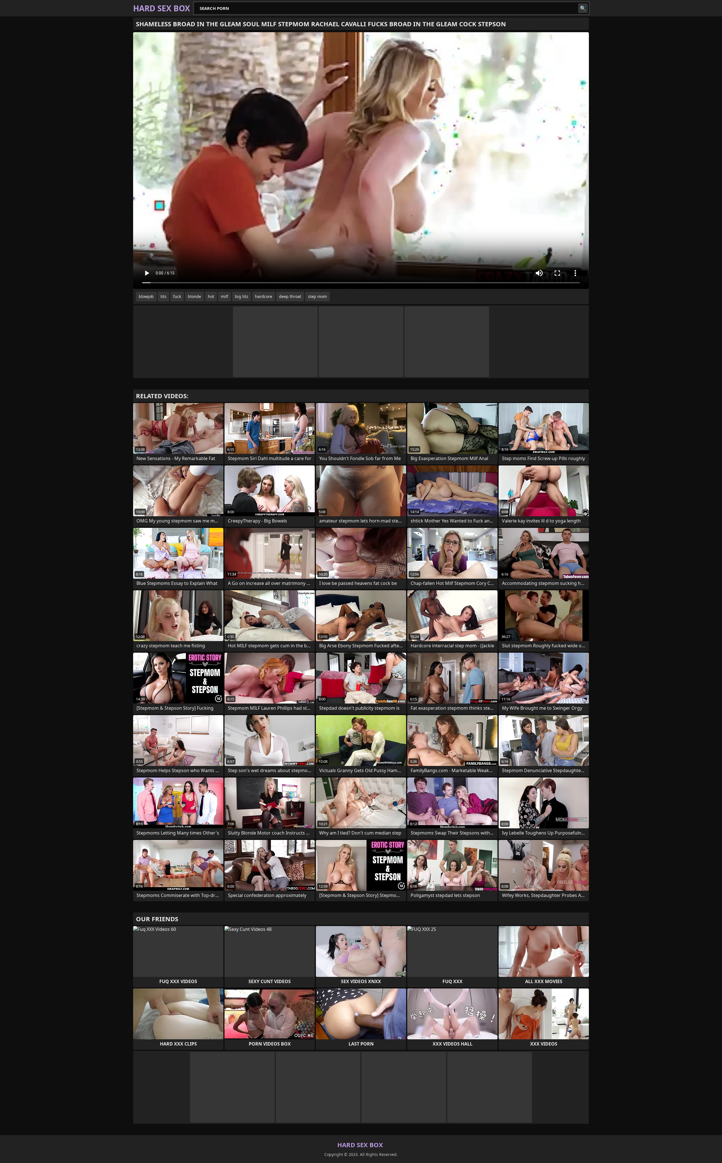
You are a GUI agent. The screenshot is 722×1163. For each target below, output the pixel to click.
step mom (317, 296)
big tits (241, 296)
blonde (194, 296)
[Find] (583, 8)
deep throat (290, 296)
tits (163, 296)
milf (224, 296)
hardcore (263, 296)
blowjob (146, 296)
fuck (177, 296)
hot (211, 296)
